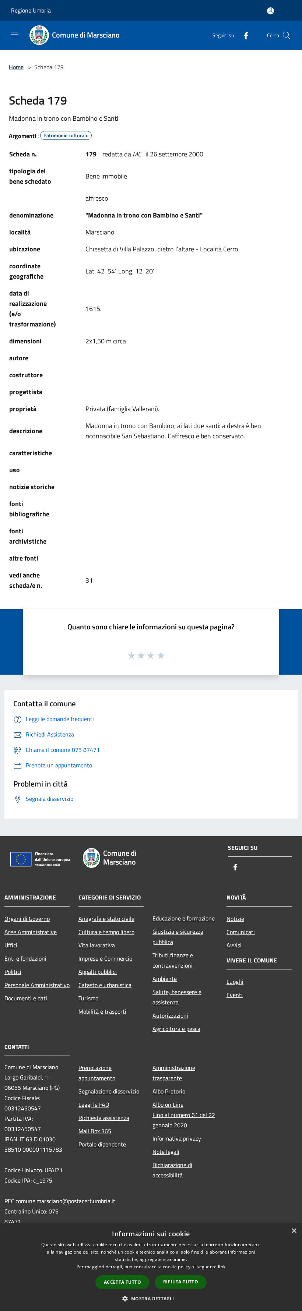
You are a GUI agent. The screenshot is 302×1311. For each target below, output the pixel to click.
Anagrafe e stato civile (106, 918)
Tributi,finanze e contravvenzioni (172, 960)
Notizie (235, 918)
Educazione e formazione (183, 918)
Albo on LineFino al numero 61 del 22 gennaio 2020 (183, 1115)
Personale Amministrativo (37, 984)
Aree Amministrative (30, 931)
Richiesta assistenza (103, 1117)
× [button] (293, 1231)
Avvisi (234, 945)
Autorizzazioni (170, 1015)
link (221, 1267)
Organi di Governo (27, 918)
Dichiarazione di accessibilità (172, 1170)
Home (16, 67)
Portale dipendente (102, 1144)
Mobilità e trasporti (102, 1011)
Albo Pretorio (168, 1091)
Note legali (165, 1151)
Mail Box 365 (94, 1131)
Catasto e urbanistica (104, 984)
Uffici (10, 945)
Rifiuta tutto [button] (180, 1282)
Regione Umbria (31, 10)
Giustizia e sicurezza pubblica (177, 936)
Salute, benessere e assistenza (176, 997)
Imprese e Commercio (105, 958)
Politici (12, 971)
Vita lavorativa (96, 945)
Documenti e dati (25, 998)
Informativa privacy (176, 1138)
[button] (151, 1298)
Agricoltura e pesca (176, 1028)
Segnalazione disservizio (108, 1091)
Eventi (234, 994)
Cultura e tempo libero (106, 931)
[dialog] (151, 1267)
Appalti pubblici (97, 971)
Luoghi (234, 981)
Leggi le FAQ (93, 1104)
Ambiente (164, 978)
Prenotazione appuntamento (96, 1072)
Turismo (88, 998)
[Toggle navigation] (14, 34)
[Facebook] (243, 35)
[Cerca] (286, 35)
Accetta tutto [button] (122, 1282)
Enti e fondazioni (25, 958)
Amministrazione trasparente (173, 1072)
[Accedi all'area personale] (270, 11)
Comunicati (240, 931)
